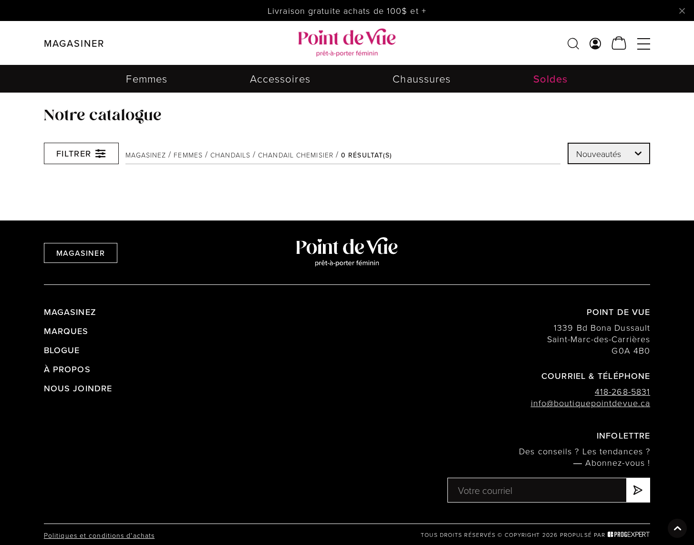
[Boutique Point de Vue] (347, 43)
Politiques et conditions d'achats (99, 535)
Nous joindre (78, 388)
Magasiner (80, 253)
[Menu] (643, 43)
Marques (66, 331)
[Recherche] (573, 43)
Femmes (146, 78)
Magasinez (145, 154)
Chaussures (422, 78)
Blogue (62, 350)
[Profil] (595, 43)
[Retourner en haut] (677, 528)
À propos (67, 369)
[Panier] (619, 43)
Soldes (550, 78)
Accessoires (280, 78)
